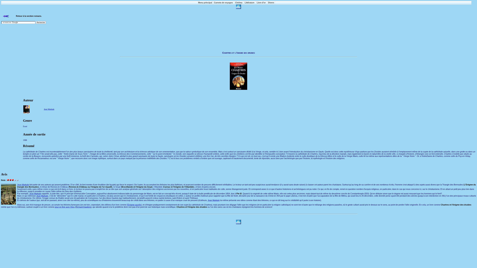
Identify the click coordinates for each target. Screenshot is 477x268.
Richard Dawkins (83, 207)
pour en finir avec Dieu (65, 207)
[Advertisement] (238, 36)
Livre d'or (261, 3)
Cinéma (238, 3)
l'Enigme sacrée (134, 205)
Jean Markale (49, 109)
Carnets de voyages (223, 3)
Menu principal (205, 3)
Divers (271, 3)
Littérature (249, 3)
